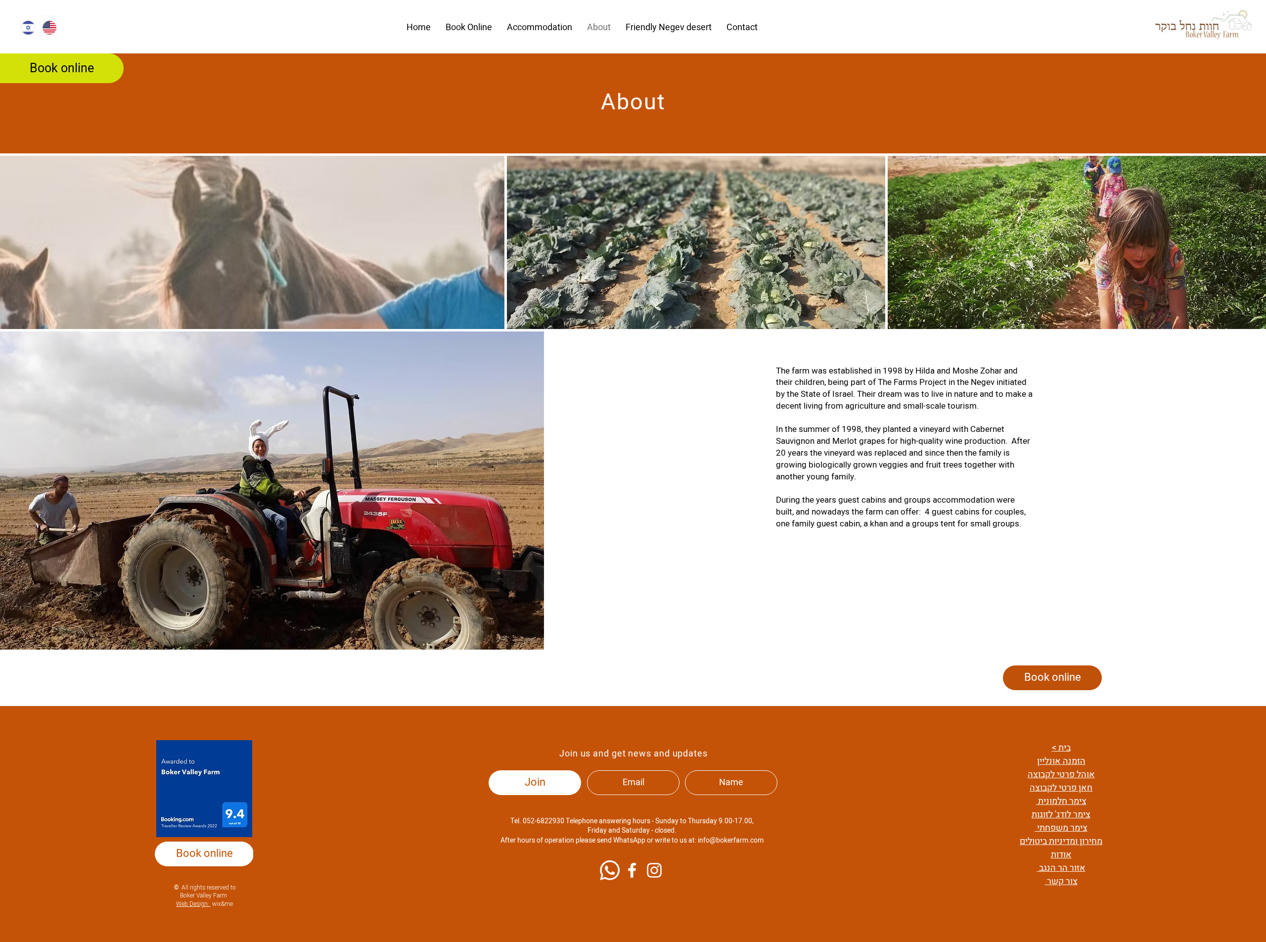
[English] (49, 28)
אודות (1061, 854)
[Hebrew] (28, 28)
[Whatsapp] (610, 870)
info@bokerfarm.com (731, 840)
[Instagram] (654, 870)
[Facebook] (632, 870)
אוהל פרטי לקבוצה (1061, 774)
